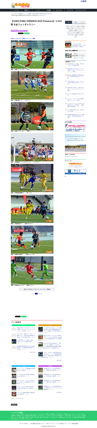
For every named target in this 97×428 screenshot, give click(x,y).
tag (68, 22)
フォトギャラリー (78, 28)
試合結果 (82, 26)
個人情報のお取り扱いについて (38, 423)
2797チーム (72, 165)
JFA (75, 36)
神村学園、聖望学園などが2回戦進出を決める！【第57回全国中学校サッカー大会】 (75, 76)
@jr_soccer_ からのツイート (71, 156)
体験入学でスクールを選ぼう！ (79, 57)
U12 (69, 34)
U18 (73, 32)
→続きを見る (32, 352)
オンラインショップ (80, 10)
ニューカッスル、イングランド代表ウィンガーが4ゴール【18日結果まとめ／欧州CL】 (26, 382)
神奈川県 (71, 30)
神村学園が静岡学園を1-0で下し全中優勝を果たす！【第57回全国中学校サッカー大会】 (26, 348)
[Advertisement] (21, 304)
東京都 (75, 30)
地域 (75, 22)
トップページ (16, 10)
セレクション (59, 10)
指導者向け (78, 32)
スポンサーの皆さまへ (24, 423)
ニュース (38, 10)
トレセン (80, 30)
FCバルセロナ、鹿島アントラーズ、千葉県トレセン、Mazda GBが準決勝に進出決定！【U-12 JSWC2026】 (26, 335)
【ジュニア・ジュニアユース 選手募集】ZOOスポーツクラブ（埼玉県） (75, 99)
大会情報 (48, 10)
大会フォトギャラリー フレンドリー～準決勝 (40, 289)
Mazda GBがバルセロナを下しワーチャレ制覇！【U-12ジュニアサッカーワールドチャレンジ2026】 (26, 329)
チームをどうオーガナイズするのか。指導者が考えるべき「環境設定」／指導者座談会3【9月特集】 (75, 105)
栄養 (72, 28)
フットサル (69, 32)
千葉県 (78, 26)
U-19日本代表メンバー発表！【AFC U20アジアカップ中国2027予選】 (75, 64)
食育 (67, 26)
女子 (83, 32)
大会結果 (76, 34)
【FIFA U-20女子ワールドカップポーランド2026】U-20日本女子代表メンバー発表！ (75, 83)
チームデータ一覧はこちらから (75, 166)
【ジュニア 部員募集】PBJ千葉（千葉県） (75, 94)
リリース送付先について (61, 423)
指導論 (68, 28)
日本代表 (81, 34)
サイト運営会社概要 (73, 423)
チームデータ (70, 10)
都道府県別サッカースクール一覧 (79, 53)
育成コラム (27, 10)
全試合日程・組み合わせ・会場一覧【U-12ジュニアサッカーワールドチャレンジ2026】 (75, 89)
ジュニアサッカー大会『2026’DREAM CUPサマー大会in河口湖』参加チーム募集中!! (79, 45)
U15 (72, 34)
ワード (82, 22)
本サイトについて (50, 423)
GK (83, 28)
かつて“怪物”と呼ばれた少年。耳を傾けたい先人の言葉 (76, 110)
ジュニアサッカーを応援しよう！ (18, 13)
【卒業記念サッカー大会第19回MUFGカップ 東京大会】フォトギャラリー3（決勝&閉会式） (53, 388)
